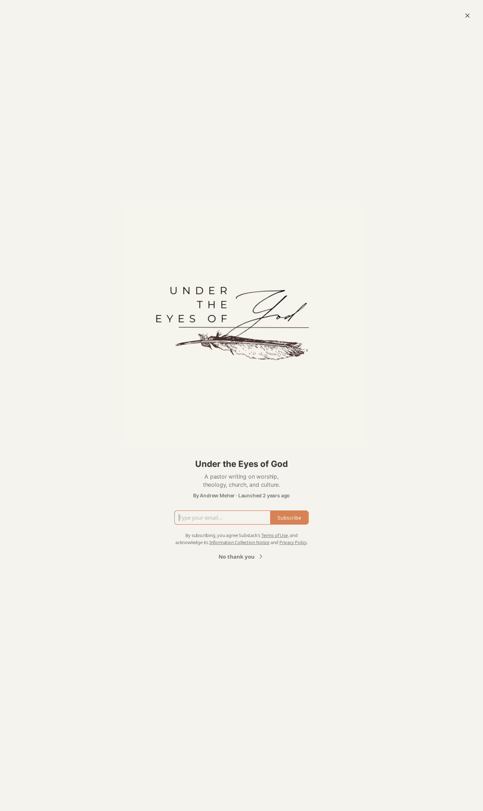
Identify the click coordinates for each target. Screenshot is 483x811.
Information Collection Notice (239, 542)
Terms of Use (274, 535)
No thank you (237, 556)
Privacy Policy (293, 542)
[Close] (467, 15)
